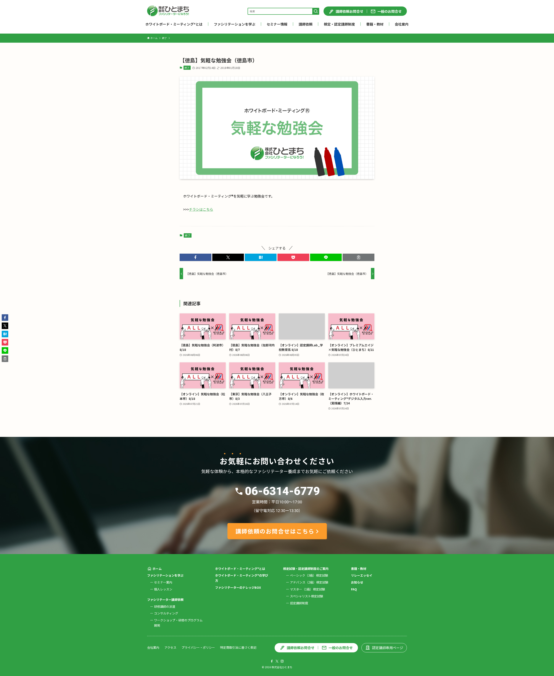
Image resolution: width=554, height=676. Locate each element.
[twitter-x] (277, 661)
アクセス (170, 647)
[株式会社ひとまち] (168, 11)
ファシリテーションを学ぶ (165, 575)
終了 (187, 67)
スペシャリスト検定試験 (306, 596)
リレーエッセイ (361, 575)
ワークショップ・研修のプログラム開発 (178, 622)
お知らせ (357, 582)
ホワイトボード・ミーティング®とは (240, 568)
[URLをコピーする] (358, 257)
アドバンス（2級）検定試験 (309, 582)
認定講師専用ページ (387, 647)
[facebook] (272, 661)
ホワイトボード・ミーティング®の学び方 (241, 578)
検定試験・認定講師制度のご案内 (306, 568)
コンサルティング (166, 613)
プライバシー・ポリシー (198, 647)
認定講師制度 (299, 603)
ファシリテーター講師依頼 (165, 599)
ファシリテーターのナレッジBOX (238, 587)
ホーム (157, 568)
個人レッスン (163, 589)
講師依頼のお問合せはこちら (274, 531)
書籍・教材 (358, 568)
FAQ (354, 589)
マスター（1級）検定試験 (307, 589)
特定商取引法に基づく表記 (238, 647)
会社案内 (153, 647)
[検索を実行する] (315, 11)
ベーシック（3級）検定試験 (309, 575)
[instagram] (282, 661)
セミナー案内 (163, 582)
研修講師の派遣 (164, 606)
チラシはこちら (201, 209)
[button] (195, 257)
